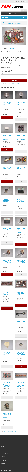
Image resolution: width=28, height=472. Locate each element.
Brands (2, 452)
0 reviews (10, 83)
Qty (2, 73)
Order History (4, 462)
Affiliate (2, 455)
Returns (2, 446)
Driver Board (13, 431)
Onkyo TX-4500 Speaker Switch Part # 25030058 (21, 169)
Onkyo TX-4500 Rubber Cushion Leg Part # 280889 (21, 137)
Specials (3, 456)
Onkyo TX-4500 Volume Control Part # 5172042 (21, 230)
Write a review (16, 83)
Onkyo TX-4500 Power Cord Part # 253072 (21, 323)
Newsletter (3, 465)
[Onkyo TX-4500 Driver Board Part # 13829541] (14, 36)
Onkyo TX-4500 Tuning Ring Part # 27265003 (21, 104)
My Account (3, 460)
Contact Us (3, 445)
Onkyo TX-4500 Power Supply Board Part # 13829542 (21, 292)
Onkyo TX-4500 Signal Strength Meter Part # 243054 (21, 200)
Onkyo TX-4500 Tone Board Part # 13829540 (7, 292)
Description (4, 48)
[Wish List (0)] (21, 1)
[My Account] (19, 1)
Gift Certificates (4, 453)
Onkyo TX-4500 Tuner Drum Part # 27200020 (7, 354)
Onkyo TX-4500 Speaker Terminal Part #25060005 (7, 384)
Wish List (3, 463)
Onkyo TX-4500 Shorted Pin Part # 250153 (21, 353)
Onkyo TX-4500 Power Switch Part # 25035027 (7, 169)
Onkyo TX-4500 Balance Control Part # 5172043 (7, 262)
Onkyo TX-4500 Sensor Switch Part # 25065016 (7, 415)
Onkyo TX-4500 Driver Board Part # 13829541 (12, 23)
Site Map (3, 448)
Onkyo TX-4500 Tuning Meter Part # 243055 (7, 230)
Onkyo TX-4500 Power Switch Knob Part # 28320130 (7, 137)
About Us (3, 441)
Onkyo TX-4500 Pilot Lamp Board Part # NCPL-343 (21, 384)
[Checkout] (25, 1)
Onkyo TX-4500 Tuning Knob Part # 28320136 (7, 104)
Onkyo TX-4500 (7, 431)
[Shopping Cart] (23, 1)
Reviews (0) (12, 48)
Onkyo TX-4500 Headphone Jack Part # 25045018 (7, 199)
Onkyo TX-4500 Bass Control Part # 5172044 (21, 262)
